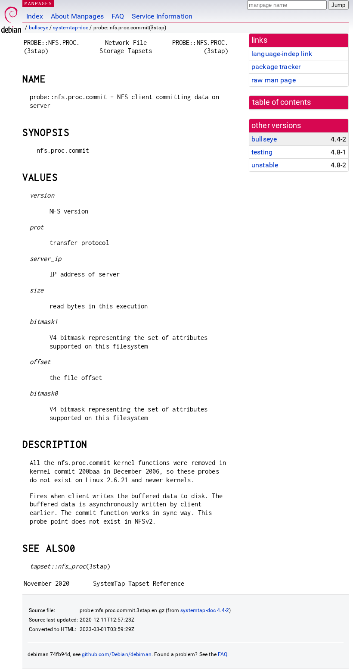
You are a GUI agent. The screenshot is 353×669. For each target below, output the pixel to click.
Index (34, 16)
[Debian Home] (11, 17)
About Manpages (77, 16)
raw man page (273, 80)
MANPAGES (38, 3)
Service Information (162, 16)
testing (261, 152)
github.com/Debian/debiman (117, 654)
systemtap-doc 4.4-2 (204, 610)
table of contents (281, 102)
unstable (264, 165)
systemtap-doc (70, 28)
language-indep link (281, 54)
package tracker (275, 67)
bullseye (38, 28)
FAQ (117, 16)
